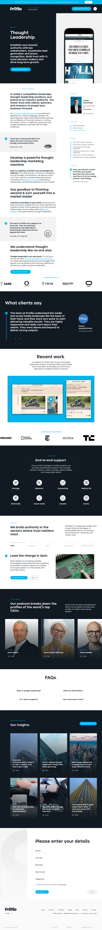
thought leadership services (26, 113)
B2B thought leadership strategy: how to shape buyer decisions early (82, 765)
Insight (70, 910)
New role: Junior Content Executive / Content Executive (52, 809)
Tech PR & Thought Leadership (82, 142)
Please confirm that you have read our (52, 884)
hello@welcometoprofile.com (71, 913)
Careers (85, 910)
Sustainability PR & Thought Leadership (81, 147)
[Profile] (16, 8)
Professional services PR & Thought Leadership (84, 151)
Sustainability (87, 546)
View (48, 656)
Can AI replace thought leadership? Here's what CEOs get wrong (52, 765)
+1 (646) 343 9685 (32, 9)
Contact (94, 910)
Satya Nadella (86, 652)
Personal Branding (78, 125)
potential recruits (31, 180)
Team (77, 910)
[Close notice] (94, 2)
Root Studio (89, 927)
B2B (47, 546)
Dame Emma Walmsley (53, 652)
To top (91, 892)
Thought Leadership (28, 89)
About (43, 910)
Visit (87, 2)
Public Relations (78, 128)
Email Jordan (87, 109)
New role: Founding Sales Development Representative (23, 809)
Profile (12, 89)
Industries (61, 910)
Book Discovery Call (80, 9)
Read (17, 770)
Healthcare (68, 546)
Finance (31, 546)
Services (18, 89)
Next (33, 577)
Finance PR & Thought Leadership (83, 144)
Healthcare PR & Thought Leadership (84, 157)
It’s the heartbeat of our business (39, 259)
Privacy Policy (62, 884)
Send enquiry (41, 892)
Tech (12, 546)
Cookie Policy (69, 927)
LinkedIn (7, 913)
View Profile (89, 113)
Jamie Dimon (12, 652)
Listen (12, 656)
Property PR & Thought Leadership (83, 155)
